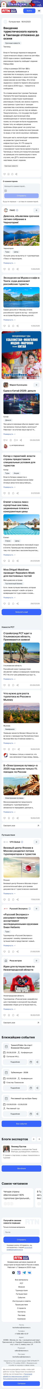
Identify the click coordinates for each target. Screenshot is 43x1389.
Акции (16, 473)
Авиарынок (10, 729)
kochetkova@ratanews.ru (21, 1328)
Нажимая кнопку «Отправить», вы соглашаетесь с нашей (19, 1246)
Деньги (8, 420)
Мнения (21, 1287)
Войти (29, 11)
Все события (21, 1124)
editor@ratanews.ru (21, 1351)
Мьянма (6, 726)
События (21, 1297)
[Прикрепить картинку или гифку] (21, 190)
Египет (6, 537)
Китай (5, 417)
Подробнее (15, 1062)
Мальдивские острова (12, 580)
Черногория (8, 248)
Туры (7, 252)
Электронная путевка (14, 798)
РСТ (21, 1283)
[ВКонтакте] (29, 1272)
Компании (21, 1319)
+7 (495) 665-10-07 (21, 1334)
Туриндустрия (22, 1290)
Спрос (7, 541)
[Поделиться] (16, 174)
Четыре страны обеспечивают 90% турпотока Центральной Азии (16, 1196)
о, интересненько (17, 445)
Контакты (21, 1312)
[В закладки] (8, 174)
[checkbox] (4, 1245)
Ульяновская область (12, 665)
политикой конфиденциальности (19, 1248)
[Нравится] (4, 174)
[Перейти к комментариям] (12, 174)
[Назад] (34, 1139)
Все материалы (21, 1280)
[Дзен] (13, 1272)
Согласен (21, 1383)
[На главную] (9, 11)
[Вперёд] (39, 1139)
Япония (6, 880)
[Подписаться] (36, 210)
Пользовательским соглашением (15, 1379)
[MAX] (19, 1272)
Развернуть (8, 263)
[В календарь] (31, 1062)
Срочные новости (12, 43)
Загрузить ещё (21, 612)
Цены (16, 252)
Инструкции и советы (21, 1301)
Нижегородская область (13, 996)
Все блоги (21, 1168)
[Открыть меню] (39, 10)
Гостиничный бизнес (13, 583)
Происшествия (21, 1304)
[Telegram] (24, 1272)
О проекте (21, 1308)
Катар (5, 470)
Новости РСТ (8, 627)
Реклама (21, 1315)
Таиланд (6, 47)
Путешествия (14, 22)
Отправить (21, 1240)
